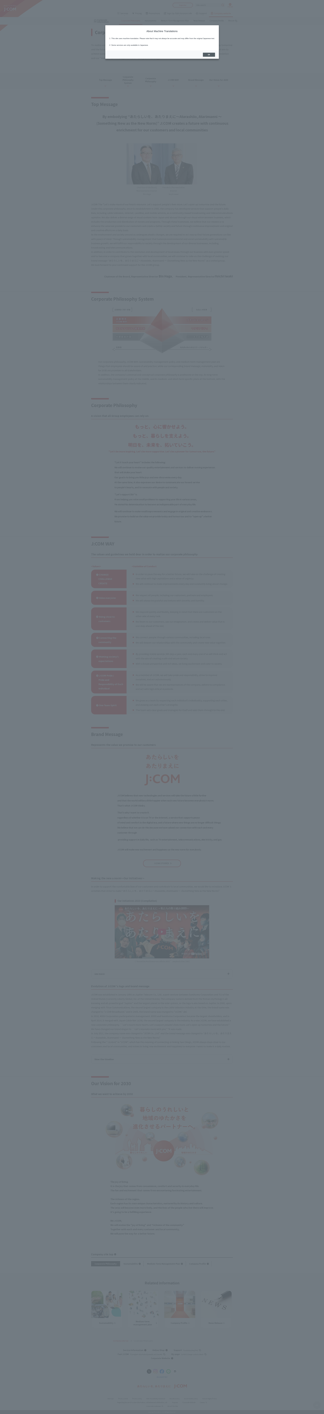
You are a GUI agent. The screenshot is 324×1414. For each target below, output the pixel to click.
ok (209, 55)
